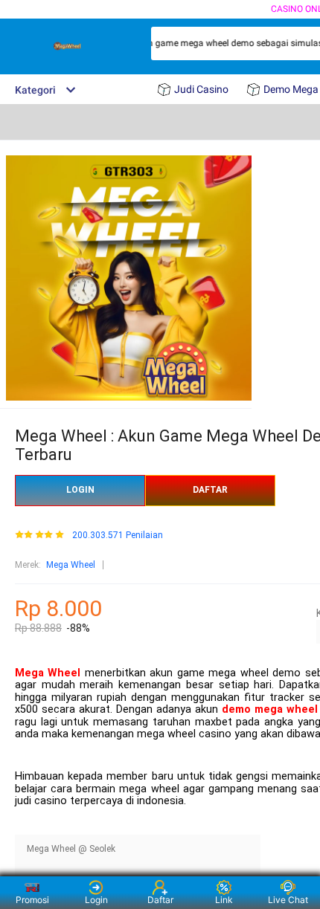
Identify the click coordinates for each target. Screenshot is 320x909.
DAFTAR (210, 490)
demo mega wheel (270, 709)
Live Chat (288, 899)
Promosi (32, 899)
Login (96, 899)
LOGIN (80, 490)
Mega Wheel (70, 565)
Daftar (160, 899)
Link (224, 899)
